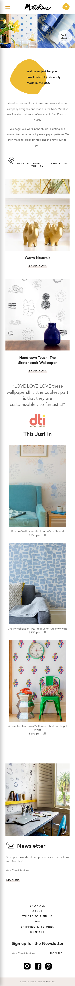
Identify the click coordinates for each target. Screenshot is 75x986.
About (37, 911)
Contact (37, 932)
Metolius (31, 982)
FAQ (37, 922)
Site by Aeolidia (46, 982)
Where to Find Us (37, 916)
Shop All (37, 906)
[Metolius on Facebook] (38, 969)
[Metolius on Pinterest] (48, 969)
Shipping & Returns (37, 927)
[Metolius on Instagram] (27, 969)
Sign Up (56, 953)
